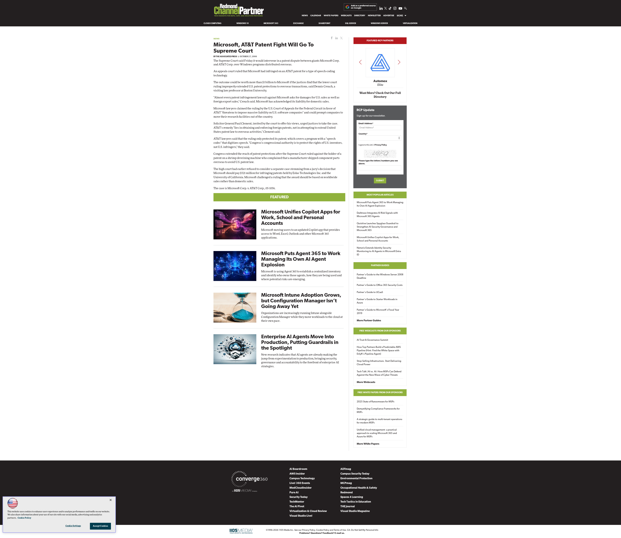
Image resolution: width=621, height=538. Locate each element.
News (305, 16)
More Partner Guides (369, 320)
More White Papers (368, 444)
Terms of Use (340, 530)
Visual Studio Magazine (355, 511)
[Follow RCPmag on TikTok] (390, 9)
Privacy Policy (381, 145)
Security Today (298, 497)
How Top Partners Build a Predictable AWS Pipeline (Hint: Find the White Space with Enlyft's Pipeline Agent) (379, 350)
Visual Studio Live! (300, 516)
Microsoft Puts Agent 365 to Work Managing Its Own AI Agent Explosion (300, 259)
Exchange (298, 23)
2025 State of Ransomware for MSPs (375, 402)
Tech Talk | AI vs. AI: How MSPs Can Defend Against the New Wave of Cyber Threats (379, 373)
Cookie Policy (322, 530)
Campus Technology (302, 478)
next (399, 62)
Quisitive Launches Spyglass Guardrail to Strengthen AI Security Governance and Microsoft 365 (377, 227)
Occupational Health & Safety (358, 488)
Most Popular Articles (380, 195)
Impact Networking (380, 76)
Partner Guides (380, 265)
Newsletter (374, 16)
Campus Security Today (354, 473)
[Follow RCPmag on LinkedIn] (381, 9)
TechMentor (296, 501)
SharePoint (324, 23)
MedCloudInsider (300, 488)
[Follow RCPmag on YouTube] (400, 8)
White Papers (331, 16)
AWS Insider (297, 473)
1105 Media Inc (286, 530)
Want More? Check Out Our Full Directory (380, 95)
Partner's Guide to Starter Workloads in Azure (377, 301)
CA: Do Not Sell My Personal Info (362, 530)
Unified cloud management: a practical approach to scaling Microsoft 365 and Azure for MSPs (377, 433)
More (400, 15)
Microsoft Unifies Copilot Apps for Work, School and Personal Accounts (300, 218)
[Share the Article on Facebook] (331, 38)
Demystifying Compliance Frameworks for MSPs (378, 411)
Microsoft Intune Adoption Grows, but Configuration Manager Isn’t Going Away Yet (301, 301)
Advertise (388, 16)
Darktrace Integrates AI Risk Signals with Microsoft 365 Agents (377, 215)
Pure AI (294, 492)
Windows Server (379, 23)
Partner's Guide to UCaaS (370, 292)
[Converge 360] (249, 479)
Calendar (315, 16)
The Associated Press (226, 57)
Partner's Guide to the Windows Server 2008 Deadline (380, 276)
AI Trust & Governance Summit (372, 340)
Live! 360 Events (299, 483)
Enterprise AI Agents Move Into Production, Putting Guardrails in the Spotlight (299, 342)
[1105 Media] (244, 491)
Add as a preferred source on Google (363, 7)
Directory (359, 16)
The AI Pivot (296, 506)
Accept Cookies (100, 526)
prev (360, 62)
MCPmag (346, 483)
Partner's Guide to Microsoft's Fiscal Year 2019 (378, 312)
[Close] (110, 500)
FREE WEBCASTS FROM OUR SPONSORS (380, 331)
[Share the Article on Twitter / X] (341, 38)
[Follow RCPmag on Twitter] (385, 8)
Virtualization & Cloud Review (308, 511)
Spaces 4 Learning (351, 497)
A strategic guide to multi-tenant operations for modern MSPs (379, 421)
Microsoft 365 (271, 23)
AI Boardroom (298, 469)
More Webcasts (366, 382)
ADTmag (345, 469)
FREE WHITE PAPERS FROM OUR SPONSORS (380, 392)
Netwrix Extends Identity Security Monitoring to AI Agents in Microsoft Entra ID (379, 251)
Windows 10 (242, 23)
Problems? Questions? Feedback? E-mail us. (322, 533)
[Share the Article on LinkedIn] (336, 38)
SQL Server (350, 23)
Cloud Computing (212, 23)
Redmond (346, 492)
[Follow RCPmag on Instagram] (395, 9)
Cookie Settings (73, 526)
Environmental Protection (356, 478)
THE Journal (347, 506)
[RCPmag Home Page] (238, 11)
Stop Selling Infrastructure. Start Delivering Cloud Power (379, 363)
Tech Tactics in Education (355, 501)
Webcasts (346, 16)
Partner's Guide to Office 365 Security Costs (380, 285)
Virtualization (410, 23)
